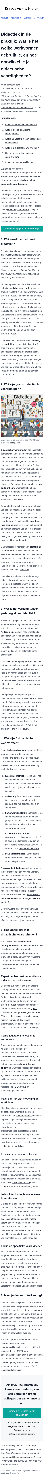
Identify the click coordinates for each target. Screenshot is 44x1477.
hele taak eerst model (21, 1016)
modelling (24, 569)
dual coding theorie (10, 1219)
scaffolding (6, 1146)
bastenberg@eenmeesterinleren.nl (17, 107)
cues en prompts (24, 1116)
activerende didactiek (29, 848)
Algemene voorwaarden (31, 1471)
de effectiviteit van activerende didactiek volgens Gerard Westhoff (20, 898)
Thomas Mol (14, 1473)
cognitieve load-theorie (16, 540)
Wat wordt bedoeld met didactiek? (21, 124)
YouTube (4, 18)
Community (39, 18)
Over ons (27, 18)
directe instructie (8, 334)
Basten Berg (14, 85)
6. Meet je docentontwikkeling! (19, 162)
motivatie (17, 1282)
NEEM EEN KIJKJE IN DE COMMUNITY (22, 1413)
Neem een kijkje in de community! (22, 228)
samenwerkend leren (15, 828)
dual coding (17, 499)
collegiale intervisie (21, 1182)
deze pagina (15, 443)
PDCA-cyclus (20, 1087)
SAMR (22, 1230)
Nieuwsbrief (16, 18)
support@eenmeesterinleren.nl (20, 1457)
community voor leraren (18, 209)
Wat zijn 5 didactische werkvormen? (22, 148)
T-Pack (37, 1230)
